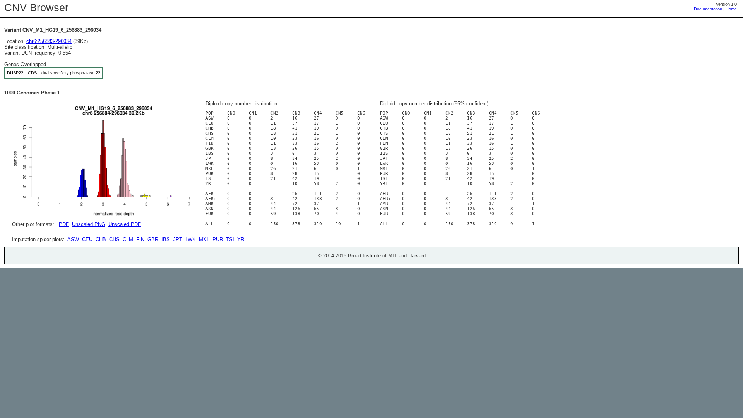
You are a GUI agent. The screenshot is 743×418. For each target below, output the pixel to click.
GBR (152, 239)
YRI (241, 239)
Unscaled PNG (88, 224)
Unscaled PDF (124, 224)
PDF (64, 224)
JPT (177, 239)
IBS (165, 239)
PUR (217, 239)
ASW (73, 239)
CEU (87, 239)
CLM (128, 239)
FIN (140, 239)
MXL (204, 239)
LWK (190, 239)
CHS (114, 239)
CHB (101, 239)
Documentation (708, 9)
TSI (230, 239)
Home (731, 9)
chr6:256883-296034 (49, 41)
